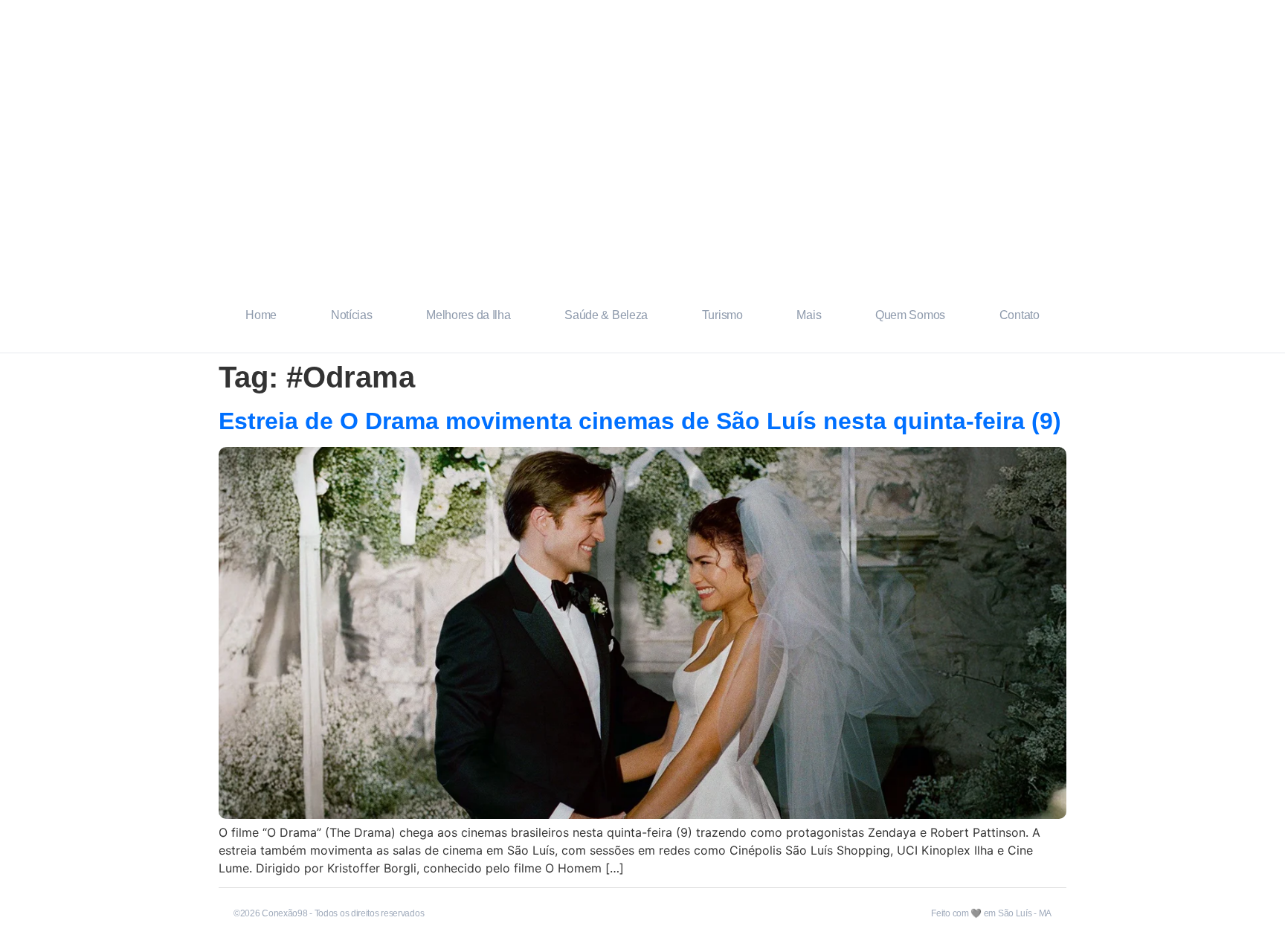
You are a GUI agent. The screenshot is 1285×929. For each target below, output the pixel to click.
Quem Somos (910, 315)
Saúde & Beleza (606, 315)
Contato (1019, 315)
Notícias (352, 315)
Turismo (722, 315)
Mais (808, 315)
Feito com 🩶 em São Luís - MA (991, 913)
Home (261, 315)
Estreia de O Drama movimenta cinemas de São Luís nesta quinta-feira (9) (640, 421)
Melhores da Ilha (468, 315)
